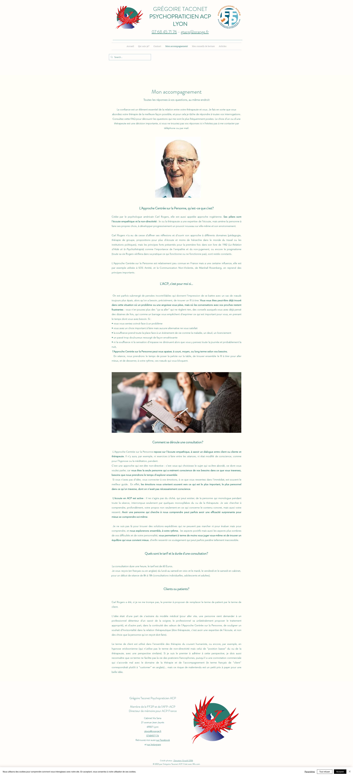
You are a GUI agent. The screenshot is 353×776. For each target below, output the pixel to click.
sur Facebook (163, 740)
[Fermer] (349, 771)
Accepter (340, 771)
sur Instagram (154, 744)
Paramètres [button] (310, 771)
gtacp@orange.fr (195, 32)
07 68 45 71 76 (164, 32)
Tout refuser (324, 771)
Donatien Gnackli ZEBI (183, 760)
